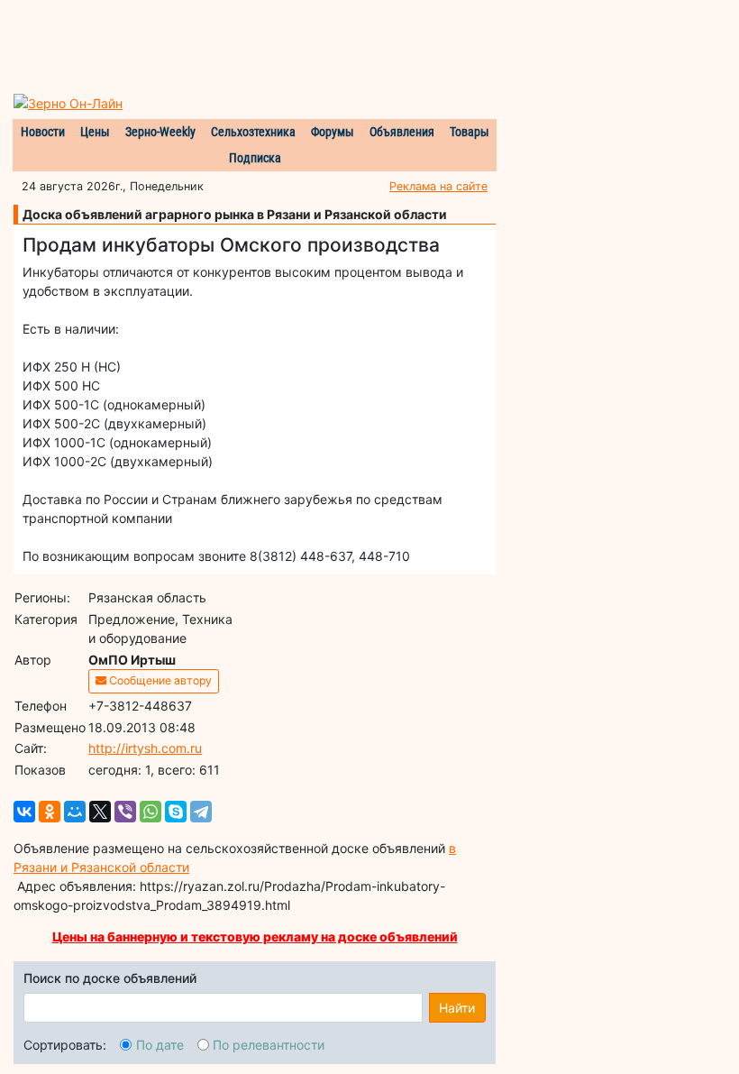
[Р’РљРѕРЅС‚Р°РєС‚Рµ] (24, 811)
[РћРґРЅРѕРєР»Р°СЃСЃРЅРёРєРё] (49, 811)
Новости (43, 131)
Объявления (402, 131)
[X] (100, 811)
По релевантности (268, 1044)
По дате (160, 1044)
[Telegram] (201, 811)
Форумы (332, 131)
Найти (457, 1007)
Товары (469, 131)
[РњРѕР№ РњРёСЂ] (75, 811)
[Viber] (125, 811)
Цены (95, 131)
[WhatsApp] (150, 811)
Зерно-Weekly (160, 131)
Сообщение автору (159, 680)
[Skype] (176, 811)
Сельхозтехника (253, 131)
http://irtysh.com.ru (145, 748)
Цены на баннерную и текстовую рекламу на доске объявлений (255, 936)
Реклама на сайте (438, 186)
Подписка (255, 158)
